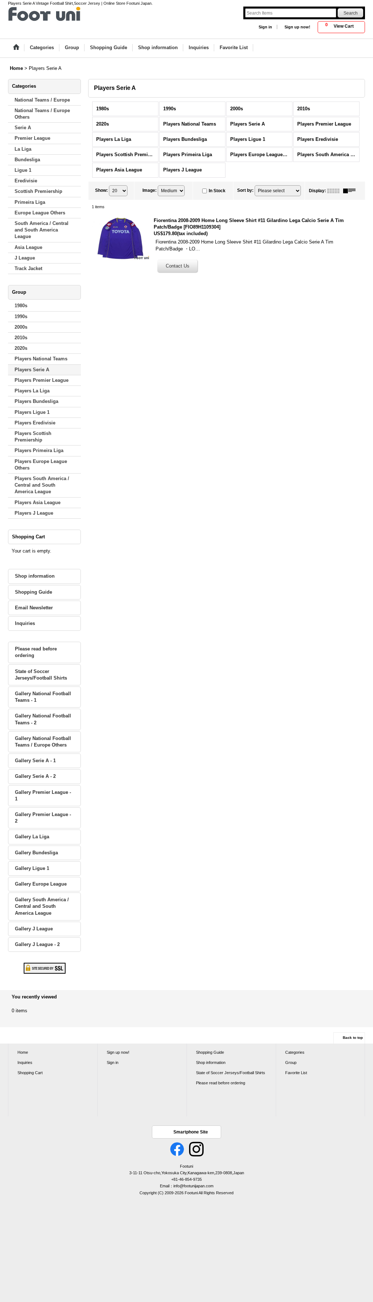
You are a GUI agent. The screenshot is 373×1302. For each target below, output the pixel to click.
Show (101, 190)
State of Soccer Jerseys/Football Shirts (41, 675)
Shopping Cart (30, 1073)
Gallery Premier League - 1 (43, 795)
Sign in (265, 27)
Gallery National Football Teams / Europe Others (43, 742)
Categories (295, 1052)
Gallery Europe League (41, 884)
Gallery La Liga (32, 836)
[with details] (351, 190)
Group (291, 1062)
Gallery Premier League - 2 (43, 818)
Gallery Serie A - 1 (35, 760)
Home (22, 1052)
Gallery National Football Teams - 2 (43, 719)
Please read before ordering (36, 652)
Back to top (353, 1038)
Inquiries (25, 623)
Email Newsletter (34, 607)
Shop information (35, 576)
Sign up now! (297, 27)
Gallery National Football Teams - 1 (43, 697)
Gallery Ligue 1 (32, 868)
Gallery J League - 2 (37, 944)
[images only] (335, 190)
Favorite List (296, 1073)
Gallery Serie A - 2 (35, 776)
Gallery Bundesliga (36, 852)
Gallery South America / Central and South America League (42, 906)
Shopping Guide (33, 592)
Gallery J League (34, 928)
